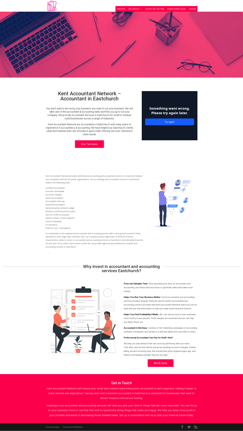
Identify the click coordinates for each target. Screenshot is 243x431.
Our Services (134, 8)
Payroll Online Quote (176, 8)
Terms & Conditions (73, 427)
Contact (192, 8)
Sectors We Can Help (154, 8)
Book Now (160, 363)
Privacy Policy (52, 427)
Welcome (121, 8)
